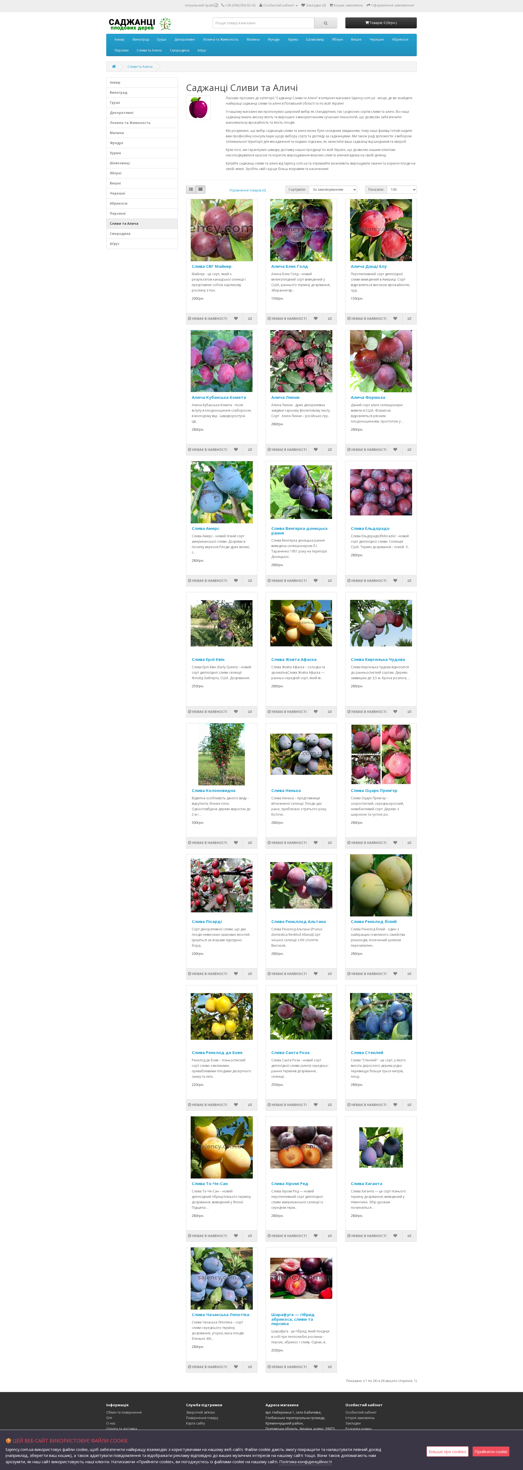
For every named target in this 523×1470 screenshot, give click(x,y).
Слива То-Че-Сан (210, 1183)
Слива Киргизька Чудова (378, 659)
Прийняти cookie (491, 1451)
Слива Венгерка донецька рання (299, 531)
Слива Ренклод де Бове (217, 1052)
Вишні (356, 39)
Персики (122, 50)
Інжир (119, 39)
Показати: (376, 189)
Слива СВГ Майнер (212, 266)
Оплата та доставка (121, 1428)
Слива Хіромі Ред (289, 1183)
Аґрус (201, 50)
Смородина (179, 50)
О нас (110, 1423)
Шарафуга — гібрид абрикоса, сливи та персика (293, 1319)
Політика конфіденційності (305, 1461)
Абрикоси (400, 39)
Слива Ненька (286, 790)
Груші (161, 39)
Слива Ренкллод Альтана (298, 921)
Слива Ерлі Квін (208, 659)
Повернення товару (202, 1418)
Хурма (293, 39)
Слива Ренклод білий (374, 921)
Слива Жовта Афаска (294, 659)
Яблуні (337, 39)
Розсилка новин (358, 1428)
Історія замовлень (360, 1418)
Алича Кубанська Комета (219, 397)
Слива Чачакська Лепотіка (220, 1314)
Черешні (377, 39)
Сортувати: (297, 189)
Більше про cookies (447, 1451)
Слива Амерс (205, 528)
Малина (253, 39)
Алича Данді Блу (369, 266)
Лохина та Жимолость (221, 39)
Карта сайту (195, 1423)
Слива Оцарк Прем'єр (374, 790)
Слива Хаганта (366, 1183)
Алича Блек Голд (289, 266)
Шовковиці (315, 39)
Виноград (141, 39)
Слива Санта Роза (290, 1052)
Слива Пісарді (207, 921)
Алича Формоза (368, 397)
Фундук (274, 39)
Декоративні (184, 39)
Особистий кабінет (360, 1412)
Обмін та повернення (124, 1412)
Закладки (353, 1423)
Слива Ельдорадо (370, 528)
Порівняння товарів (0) (247, 190)
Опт (109, 1418)
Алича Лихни (285, 397)
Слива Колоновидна (213, 790)
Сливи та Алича (149, 50)
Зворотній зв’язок (200, 1412)
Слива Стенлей (367, 1052)
